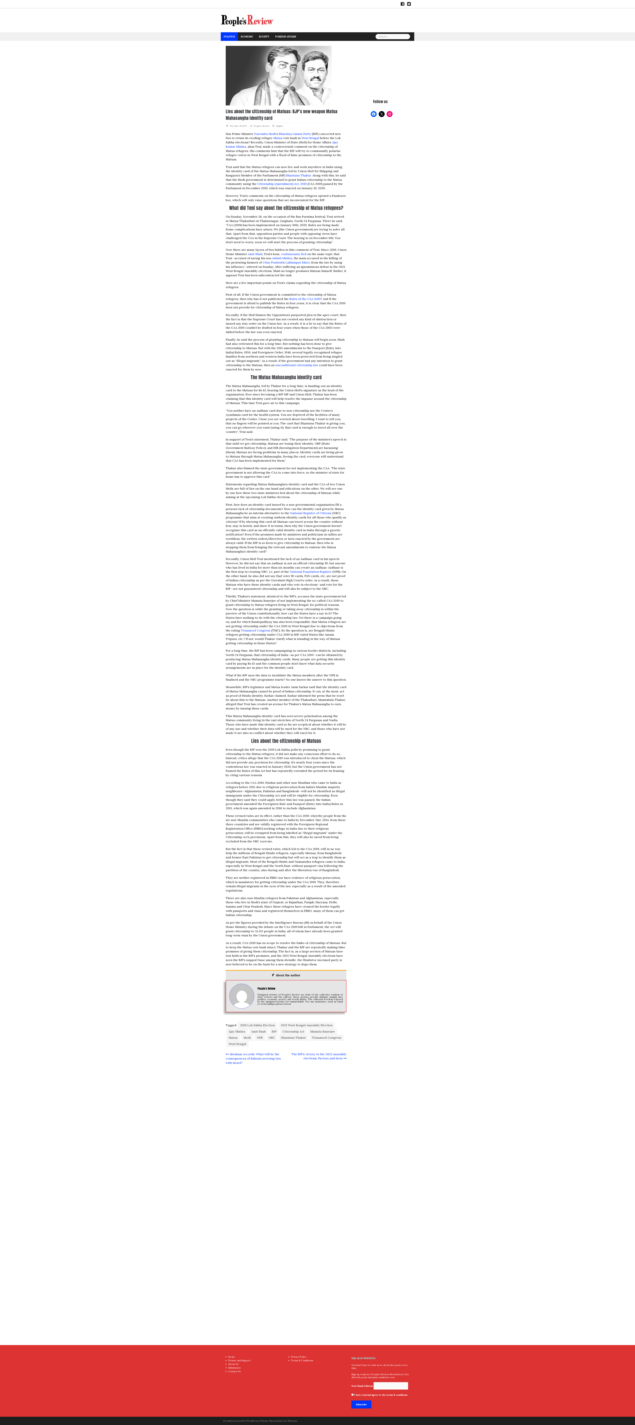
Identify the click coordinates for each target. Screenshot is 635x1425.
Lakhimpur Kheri (297, 262)
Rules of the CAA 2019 (304, 299)
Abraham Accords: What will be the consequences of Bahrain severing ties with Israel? (253, 1058)
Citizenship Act (293, 1031)
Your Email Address (362, 1385)
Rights (279, 126)
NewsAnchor (276, 1420)
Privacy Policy (298, 1356)
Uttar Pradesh (272, 262)
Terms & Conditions (302, 1360)
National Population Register (311, 572)
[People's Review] (247, 20)
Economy (247, 36)
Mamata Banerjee (322, 1031)
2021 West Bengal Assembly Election (307, 1025)
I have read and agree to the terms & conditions (380, 1394)
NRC (272, 1037)
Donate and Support (239, 1360)
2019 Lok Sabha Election (257, 1025)
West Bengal (310, 138)
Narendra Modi (265, 134)
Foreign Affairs (285, 36)
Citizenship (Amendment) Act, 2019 (282, 184)
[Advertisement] (380, 69)
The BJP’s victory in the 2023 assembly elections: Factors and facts (319, 1056)
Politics (229, 36)
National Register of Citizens (310, 513)
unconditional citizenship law (296, 365)
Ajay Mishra (237, 1031)
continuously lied (293, 254)
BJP (274, 1031)
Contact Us (234, 1371)
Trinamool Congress (255, 630)
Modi (247, 1037)
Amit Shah (255, 254)
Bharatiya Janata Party (295, 134)
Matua (277, 138)
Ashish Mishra (282, 258)
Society (264, 36)
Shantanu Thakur (298, 175)
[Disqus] (286, 1198)
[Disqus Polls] (286, 1111)
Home (231, 1356)
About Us (233, 1364)
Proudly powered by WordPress (241, 1420)
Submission (234, 1367)
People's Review (262, 126)
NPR (260, 1037)
